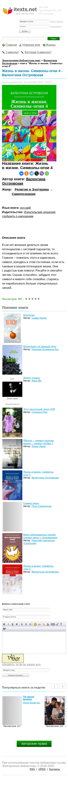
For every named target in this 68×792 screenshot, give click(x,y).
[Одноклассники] (26, 173)
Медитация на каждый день (39, 346)
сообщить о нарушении (17, 216)
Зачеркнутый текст (17, 624)
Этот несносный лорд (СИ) (39, 409)
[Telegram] (31, 173)
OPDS (42, 769)
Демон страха (31, 377)
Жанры (51, 44)
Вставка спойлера (4, 628)
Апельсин (29, 315)
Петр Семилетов (41, 506)
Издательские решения (39, 212)
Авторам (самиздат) (37, 52)
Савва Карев (39, 317)
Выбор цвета (48, 624)
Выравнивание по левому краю (22, 624)
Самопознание (24, 194)
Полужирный (4, 624)
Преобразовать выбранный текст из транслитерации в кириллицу (61, 624)
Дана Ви (36, 380)
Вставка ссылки (39, 624)
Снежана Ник (39, 412)
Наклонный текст (8, 624)
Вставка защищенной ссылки (44, 624)
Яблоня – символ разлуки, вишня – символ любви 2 (38, 442)
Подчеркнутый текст (13, 624)
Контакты (54, 769)
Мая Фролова (30, 705)
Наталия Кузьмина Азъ (45, 349)
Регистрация (56, 21)
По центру (26, 624)
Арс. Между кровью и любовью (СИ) (33, 699)
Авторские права (34, 743)
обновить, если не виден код (21, 664)
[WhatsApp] (47, 173)
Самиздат (12, 52)
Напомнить (56, 26)
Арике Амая (39, 446)
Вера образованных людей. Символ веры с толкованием (40, 536)
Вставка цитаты (57, 624)
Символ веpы (31, 503)
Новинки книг (31, 44)
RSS (32, 769)
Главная (11, 44)
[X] (36, 173)
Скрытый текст (53, 624)
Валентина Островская (45, 477)
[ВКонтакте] (21, 173)
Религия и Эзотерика (32, 189)
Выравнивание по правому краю (30, 624)
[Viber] (42, 173)
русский (25, 207)
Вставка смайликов (35, 624)
